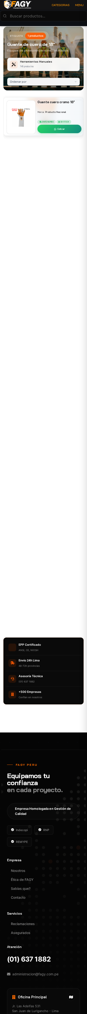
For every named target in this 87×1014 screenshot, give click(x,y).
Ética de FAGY (22, 879)
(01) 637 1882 (29, 959)
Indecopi (22, 830)
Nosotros (18, 871)
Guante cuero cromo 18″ (56, 102)
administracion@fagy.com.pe (35, 974)
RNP (46, 830)
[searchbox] (43, 16)
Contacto (18, 897)
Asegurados (20, 933)
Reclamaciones (23, 924)
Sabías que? (20, 888)
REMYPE (22, 842)
